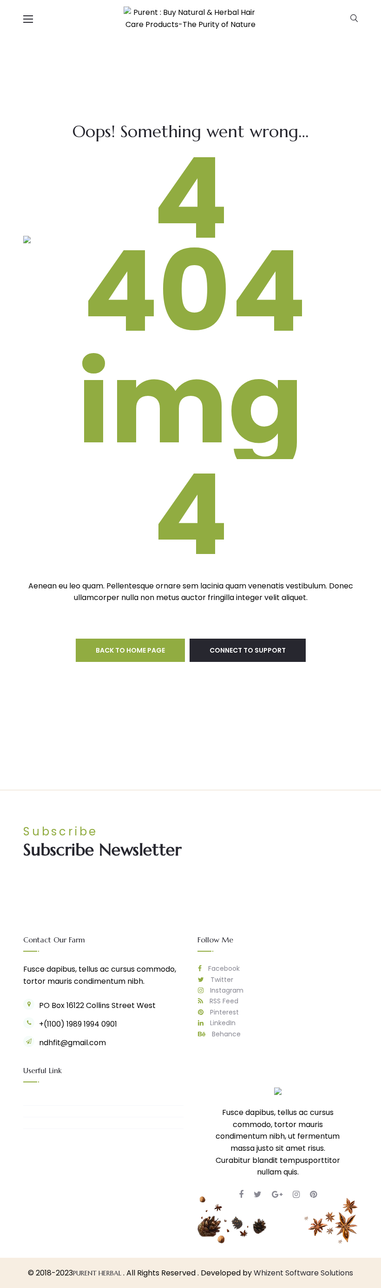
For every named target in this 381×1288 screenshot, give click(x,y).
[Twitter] (258, 1194)
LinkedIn (222, 1023)
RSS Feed (223, 1001)
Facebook (223, 968)
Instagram (225, 990)
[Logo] (278, 1091)
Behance (225, 1034)
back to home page (130, 650)
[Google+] (277, 1194)
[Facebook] (241, 1194)
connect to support (248, 650)
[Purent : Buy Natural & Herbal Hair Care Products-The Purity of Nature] (190, 18)
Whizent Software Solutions (303, 1273)
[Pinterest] (313, 1194)
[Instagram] (296, 1194)
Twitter (221, 979)
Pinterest (223, 1012)
